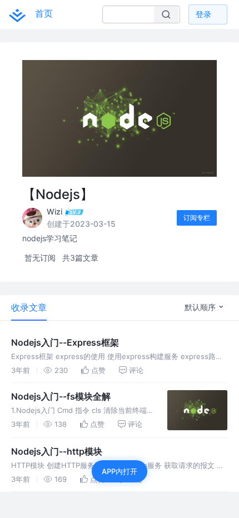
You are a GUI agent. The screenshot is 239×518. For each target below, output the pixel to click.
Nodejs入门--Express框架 (65, 342)
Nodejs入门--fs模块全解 (61, 396)
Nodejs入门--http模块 (56, 451)
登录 (203, 14)
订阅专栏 (196, 217)
